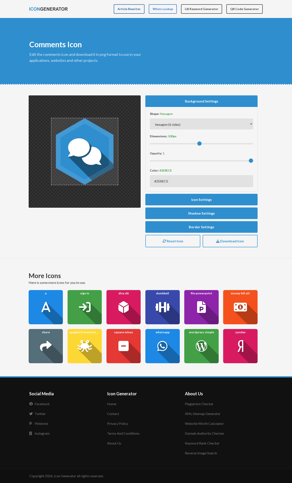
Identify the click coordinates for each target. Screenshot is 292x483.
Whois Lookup (163, 9)
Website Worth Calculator (204, 423)
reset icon (174, 241)
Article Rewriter (129, 9)
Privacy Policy (117, 423)
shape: (154, 114)
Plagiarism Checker (199, 404)
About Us (114, 443)
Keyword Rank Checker (202, 443)
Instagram (42, 433)
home (111, 404)
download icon (232, 241)
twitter (40, 414)
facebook (42, 404)
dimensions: (158, 136)
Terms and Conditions (123, 433)
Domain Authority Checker (204, 433)
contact (113, 414)
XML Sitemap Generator (203, 414)
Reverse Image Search (201, 453)
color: (154, 170)
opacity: (156, 153)
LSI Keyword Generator (201, 9)
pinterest (41, 423)
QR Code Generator (244, 9)
